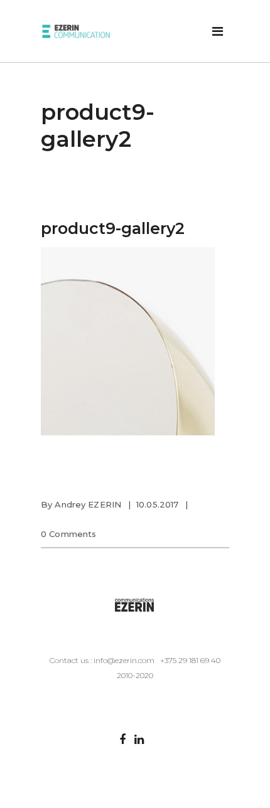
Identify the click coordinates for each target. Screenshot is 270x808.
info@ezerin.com (124, 660)
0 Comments (68, 534)
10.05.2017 (157, 504)
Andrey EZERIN (88, 504)
